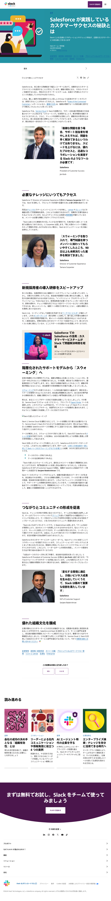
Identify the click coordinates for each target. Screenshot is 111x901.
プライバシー (44, 884)
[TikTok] (67, 835)
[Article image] (16, 721)
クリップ (55, 515)
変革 (51, 13)
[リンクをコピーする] (88, 78)
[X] (58, 835)
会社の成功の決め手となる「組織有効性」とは (16, 743)
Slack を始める (95, 4)
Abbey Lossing (62, 50)
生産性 (72, 59)
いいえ (62, 671)
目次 (25, 68)
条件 (52, 884)
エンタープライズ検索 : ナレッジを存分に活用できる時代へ (94, 743)
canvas (70, 209)
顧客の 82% (51, 104)
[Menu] (105, 4)
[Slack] (9, 4)
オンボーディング (40, 315)
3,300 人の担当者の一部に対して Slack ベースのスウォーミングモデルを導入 (55, 447)
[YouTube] (62, 835)
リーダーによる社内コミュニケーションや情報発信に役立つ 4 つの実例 (42, 744)
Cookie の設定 (61, 884)
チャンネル (31, 209)
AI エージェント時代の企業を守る (67, 741)
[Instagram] (49, 835)
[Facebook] (81, 78)
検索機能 (69, 215)
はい (48, 671)
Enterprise (80, 59)
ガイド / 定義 (78, 56)
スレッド (78, 209)
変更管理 (53, 56)
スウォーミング (28, 390)
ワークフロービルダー (70, 313)
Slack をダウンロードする (26, 883)
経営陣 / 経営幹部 (65, 56)
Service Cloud (41, 111)
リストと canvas (61, 59)
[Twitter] (78, 78)
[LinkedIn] (84, 78)
